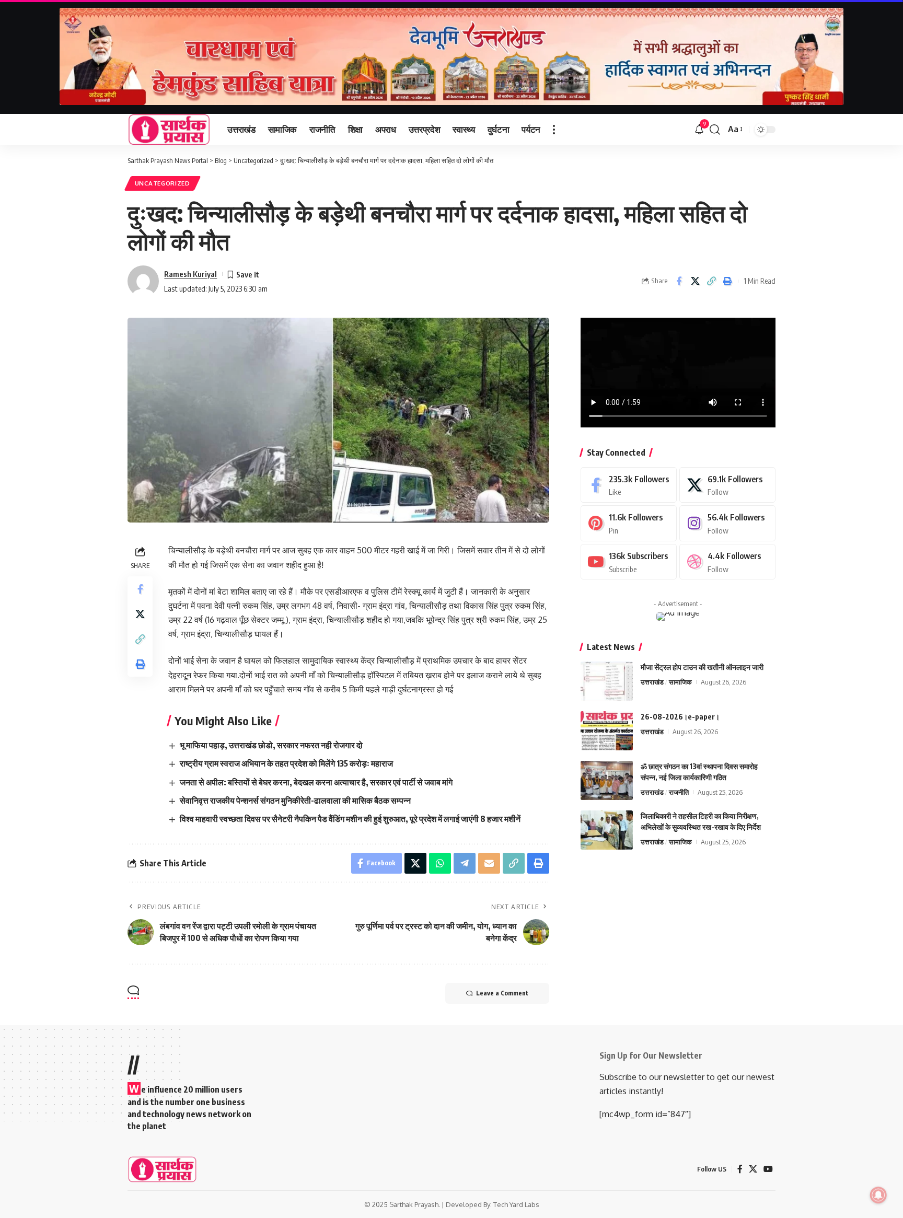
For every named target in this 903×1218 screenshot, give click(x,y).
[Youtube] (629, 562)
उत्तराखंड (652, 682)
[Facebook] (629, 485)
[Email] (489, 863)
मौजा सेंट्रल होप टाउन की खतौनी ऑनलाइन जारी (702, 667)
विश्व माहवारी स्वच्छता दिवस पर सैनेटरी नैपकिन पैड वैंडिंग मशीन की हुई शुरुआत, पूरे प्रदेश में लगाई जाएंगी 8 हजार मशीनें (350, 819)
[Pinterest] (629, 523)
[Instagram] (727, 523)
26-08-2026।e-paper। (680, 716)
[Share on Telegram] (465, 863)
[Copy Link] (711, 281)
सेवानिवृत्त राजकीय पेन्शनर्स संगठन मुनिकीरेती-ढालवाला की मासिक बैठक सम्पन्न (295, 800)
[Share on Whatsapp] (440, 863)
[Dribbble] (727, 562)
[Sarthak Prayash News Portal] (169, 129)
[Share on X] (695, 281)
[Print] (727, 281)
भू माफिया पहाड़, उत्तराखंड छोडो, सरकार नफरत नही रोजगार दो (271, 745)
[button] (554, 129)
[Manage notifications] (878, 1195)
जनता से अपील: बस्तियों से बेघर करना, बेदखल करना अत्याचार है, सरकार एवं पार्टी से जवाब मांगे (316, 782)
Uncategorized (162, 183)
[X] (727, 485)
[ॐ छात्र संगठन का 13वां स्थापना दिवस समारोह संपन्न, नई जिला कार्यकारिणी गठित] (607, 780)
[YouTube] (768, 1169)
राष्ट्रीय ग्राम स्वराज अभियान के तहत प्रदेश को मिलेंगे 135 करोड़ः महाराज (286, 763)
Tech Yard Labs (516, 1204)
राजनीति (679, 792)
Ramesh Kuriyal (190, 274)
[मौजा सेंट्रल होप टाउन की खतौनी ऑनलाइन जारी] (607, 681)
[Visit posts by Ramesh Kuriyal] (143, 281)
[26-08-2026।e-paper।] (607, 730)
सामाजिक (680, 682)
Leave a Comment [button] (502, 993)
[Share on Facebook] (679, 281)
